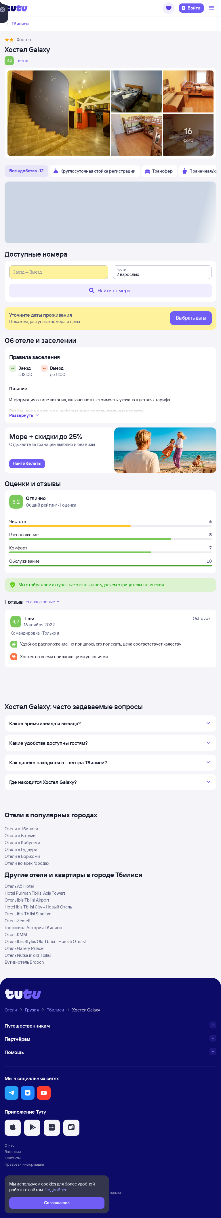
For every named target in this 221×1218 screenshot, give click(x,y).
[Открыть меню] (212, 8)
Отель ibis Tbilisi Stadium (28, 914)
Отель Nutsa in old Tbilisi (28, 955)
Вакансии (13, 1151)
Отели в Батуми (20, 835)
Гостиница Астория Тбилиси (33, 927)
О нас (9, 1145)
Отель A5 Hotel (19, 886)
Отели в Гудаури (21, 849)
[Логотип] (16, 8)
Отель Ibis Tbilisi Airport (27, 900)
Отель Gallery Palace (24, 948)
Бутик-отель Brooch (24, 962)
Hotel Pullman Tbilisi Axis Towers (35, 893)
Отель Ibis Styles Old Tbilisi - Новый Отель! (45, 941)
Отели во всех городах (27, 863)
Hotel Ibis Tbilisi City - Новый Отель (38, 907)
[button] (168, 8)
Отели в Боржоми (22, 856)
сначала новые (40, 601)
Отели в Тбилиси (21, 828)
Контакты (13, 1158)
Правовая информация (24, 1164)
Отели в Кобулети (22, 842)
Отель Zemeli (17, 920)
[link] (27, 463)
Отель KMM (16, 934)
